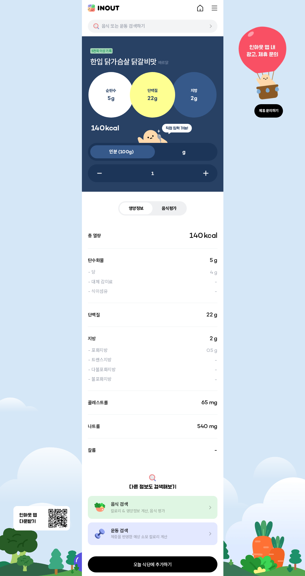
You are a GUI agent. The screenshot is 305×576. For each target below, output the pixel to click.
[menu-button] (214, 8)
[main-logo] (103, 8)
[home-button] (200, 8)
